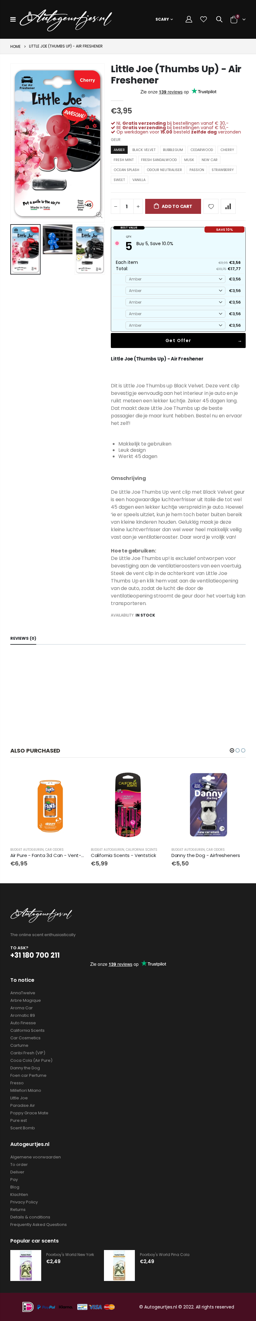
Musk (189, 159)
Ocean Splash (126, 169)
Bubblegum (173, 149)
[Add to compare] (228, 206)
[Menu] (13, 19)
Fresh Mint (124, 159)
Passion (197, 169)
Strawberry (223, 169)
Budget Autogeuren (27, 849)
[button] (232, 750)
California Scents (141, 849)
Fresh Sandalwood (159, 159)
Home (15, 46)
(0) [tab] (23, 638)
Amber (119, 149)
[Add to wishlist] (211, 206)
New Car (210, 159)
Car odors (54, 849)
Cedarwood (201, 149)
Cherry (227, 149)
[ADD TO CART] (74, 778)
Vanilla (138, 179)
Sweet (119, 179)
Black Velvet (143, 149)
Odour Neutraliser (164, 169)
